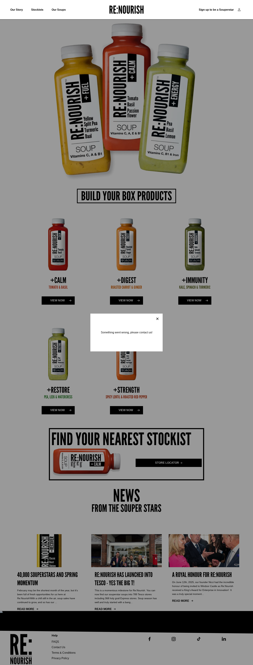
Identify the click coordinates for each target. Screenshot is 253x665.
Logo (126, 9)
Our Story (16, 9)
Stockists (37, 9)
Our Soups (59, 9)
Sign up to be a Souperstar (216, 9)
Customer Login (239, 9)
